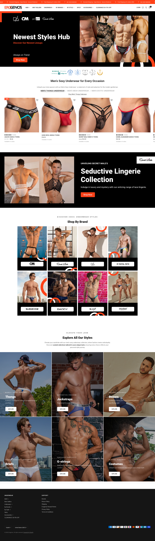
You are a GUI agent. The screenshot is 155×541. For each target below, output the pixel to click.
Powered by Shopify (28, 532)
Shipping (44, 504)
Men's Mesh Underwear (78, 91)
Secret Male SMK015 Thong (88, 137)
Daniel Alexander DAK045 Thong (127, 137)
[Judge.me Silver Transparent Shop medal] (92, 72)
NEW (27, 7)
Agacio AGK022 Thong (12, 137)
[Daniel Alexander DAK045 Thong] (133, 115)
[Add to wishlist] (37, 100)
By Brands (59, 7)
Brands (44, 499)
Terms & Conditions (47, 512)
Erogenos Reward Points (49, 507)
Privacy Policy (46, 509)
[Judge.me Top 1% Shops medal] (100, 72)
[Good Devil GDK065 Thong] (59, 115)
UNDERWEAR (8, 495)
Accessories (87, 7)
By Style (70, 7)
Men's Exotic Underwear (103, 91)
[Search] (146, 7)
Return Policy (45, 501)
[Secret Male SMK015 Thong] (96, 115)
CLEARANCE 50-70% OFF (103, 7)
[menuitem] (27, 8)
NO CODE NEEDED (34, 2)
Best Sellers (36, 7)
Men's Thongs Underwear (52, 91)
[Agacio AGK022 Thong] (21, 115)
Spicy (79, 7)
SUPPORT (45, 495)
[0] (149, 7)
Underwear (48, 7)
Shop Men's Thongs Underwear (77, 94)
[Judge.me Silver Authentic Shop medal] (85, 72)
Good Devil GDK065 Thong (51, 135)
